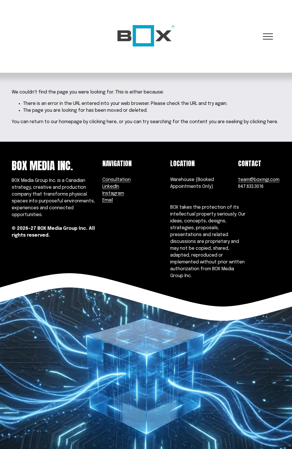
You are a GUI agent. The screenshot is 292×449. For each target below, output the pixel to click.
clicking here (103, 121)
